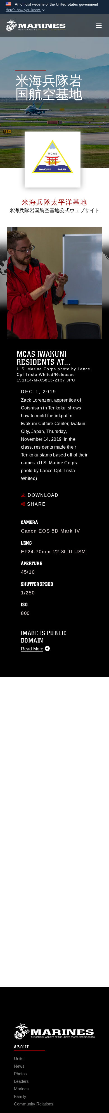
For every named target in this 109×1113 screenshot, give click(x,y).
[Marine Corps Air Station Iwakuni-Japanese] (36, 26)
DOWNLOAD (42, 495)
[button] (26, 10)
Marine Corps (54, 1031)
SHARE (35, 504)
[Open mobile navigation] (98, 25)
